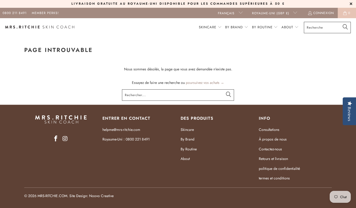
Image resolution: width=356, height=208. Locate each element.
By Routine (189, 149)
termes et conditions (274, 178)
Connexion (323, 13)
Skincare (187, 129)
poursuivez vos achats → (205, 82)
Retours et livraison (273, 158)
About (185, 158)
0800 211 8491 (15, 13)
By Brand (187, 139)
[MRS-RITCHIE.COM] (39, 27)
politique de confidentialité (279, 168)
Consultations (269, 129)
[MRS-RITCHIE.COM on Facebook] (56, 139)
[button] (210, 27)
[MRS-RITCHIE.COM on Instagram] (65, 139)
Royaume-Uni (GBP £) (271, 13)
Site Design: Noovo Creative (91, 195)
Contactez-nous (270, 149)
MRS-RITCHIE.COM (52, 195)
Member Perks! (45, 13)
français (227, 13)
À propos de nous (273, 139)
